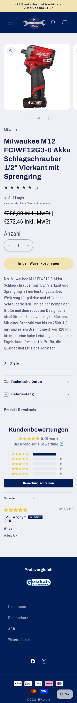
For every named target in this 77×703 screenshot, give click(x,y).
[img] (16, 510)
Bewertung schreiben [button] (38, 483)
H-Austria (44, 699)
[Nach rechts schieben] (48, 118)
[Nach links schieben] (28, 118)
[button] (10, 22)
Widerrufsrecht (20, 640)
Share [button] (14, 363)
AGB (11, 629)
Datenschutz (18, 618)
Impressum (17, 607)
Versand (9, 203)
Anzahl (12, 233)
